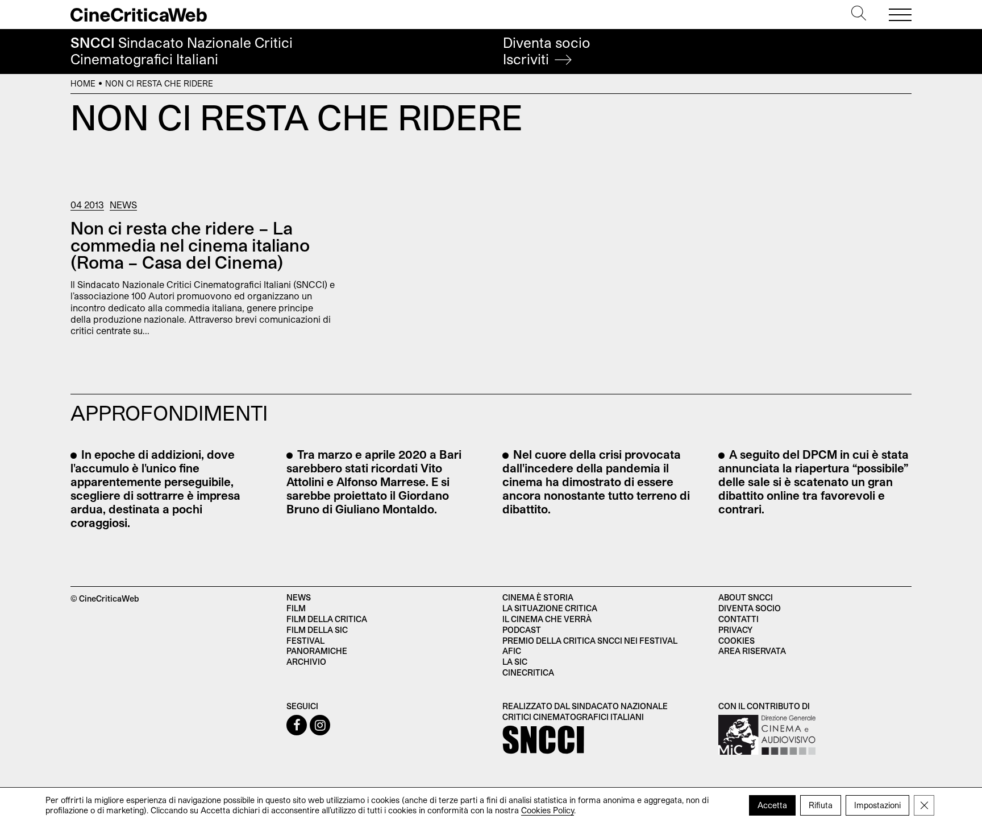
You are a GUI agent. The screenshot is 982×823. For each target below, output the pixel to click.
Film (296, 608)
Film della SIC (317, 630)
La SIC (514, 661)
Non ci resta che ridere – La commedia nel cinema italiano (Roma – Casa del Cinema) (190, 244)
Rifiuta (821, 805)
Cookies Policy (547, 810)
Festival (305, 640)
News (123, 204)
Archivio (306, 661)
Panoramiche (316, 651)
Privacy (735, 630)
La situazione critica (549, 608)
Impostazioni (877, 805)
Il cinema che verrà (547, 619)
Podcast (521, 630)
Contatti (738, 619)
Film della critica (326, 619)
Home (82, 83)
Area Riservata (752, 651)
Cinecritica (528, 672)
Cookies (736, 640)
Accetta (772, 805)
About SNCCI (745, 597)
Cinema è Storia (537, 597)
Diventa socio (546, 51)
